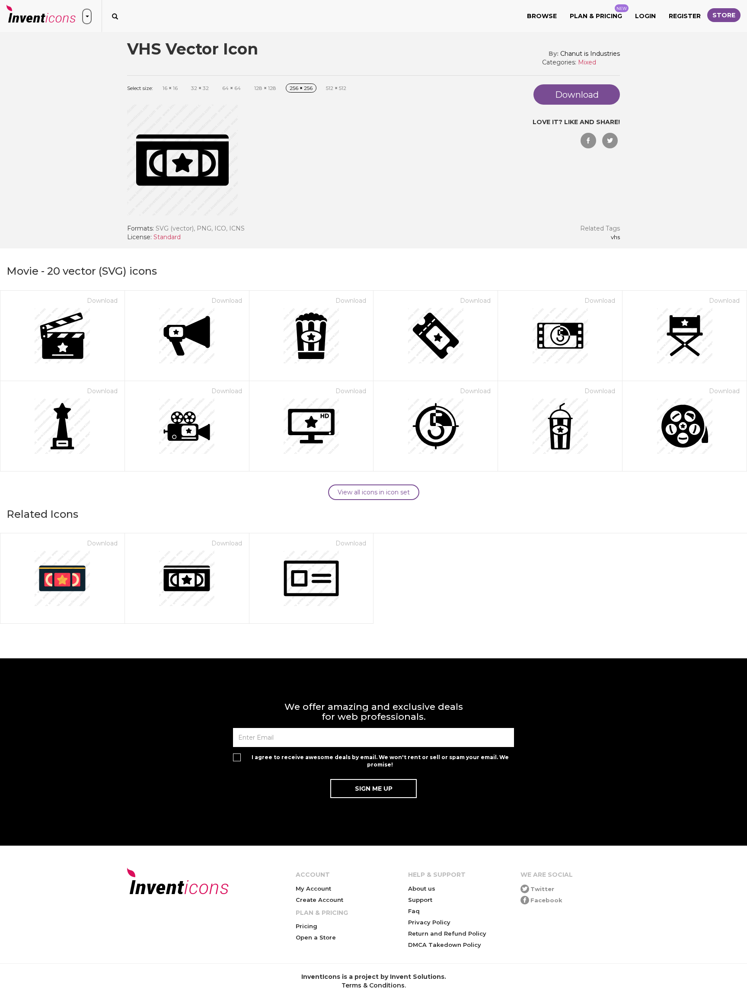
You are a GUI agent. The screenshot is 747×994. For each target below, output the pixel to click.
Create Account (319, 899)
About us (421, 888)
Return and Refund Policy (447, 933)
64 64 (231, 88)
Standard (167, 237)
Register (685, 16)
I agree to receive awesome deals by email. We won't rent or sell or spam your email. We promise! (380, 761)
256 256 (301, 88)
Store (723, 15)
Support (420, 899)
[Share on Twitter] (610, 140)
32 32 (200, 88)
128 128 (265, 88)
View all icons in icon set (374, 492)
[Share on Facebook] (588, 140)
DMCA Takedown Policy (444, 944)
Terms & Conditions (373, 985)
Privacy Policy (429, 922)
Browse (542, 16)
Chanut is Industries (590, 54)
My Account (313, 888)
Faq (414, 910)
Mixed (587, 62)
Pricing (306, 926)
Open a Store (316, 937)
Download (102, 301)
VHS (615, 237)
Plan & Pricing (598, 13)
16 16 (170, 88)
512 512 (336, 88)
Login (645, 16)
